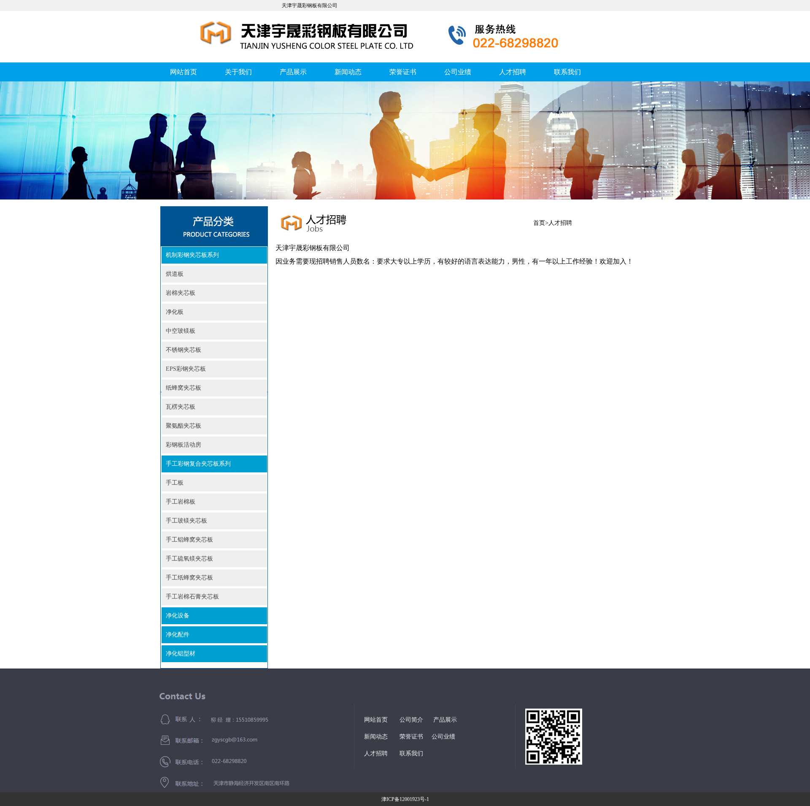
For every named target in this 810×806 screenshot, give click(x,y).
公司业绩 (457, 71)
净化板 (175, 312)
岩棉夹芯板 (180, 293)
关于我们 (238, 71)
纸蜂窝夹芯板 (183, 388)
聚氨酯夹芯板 (183, 426)
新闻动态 (348, 71)
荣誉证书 (402, 71)
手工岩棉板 (180, 502)
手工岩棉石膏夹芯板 (192, 596)
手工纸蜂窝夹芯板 (189, 577)
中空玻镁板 (180, 331)
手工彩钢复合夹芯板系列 (198, 464)
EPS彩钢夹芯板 (186, 369)
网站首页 (183, 71)
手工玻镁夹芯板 (186, 521)
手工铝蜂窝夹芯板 (189, 539)
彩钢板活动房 (183, 445)
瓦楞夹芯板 (180, 407)
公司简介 (411, 720)
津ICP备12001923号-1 (405, 799)
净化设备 (177, 615)
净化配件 (177, 634)
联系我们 (567, 71)
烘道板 (175, 274)
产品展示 (293, 71)
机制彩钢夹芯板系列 (192, 255)
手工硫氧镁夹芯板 (189, 558)
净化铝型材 (180, 653)
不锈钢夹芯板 (183, 350)
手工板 (175, 483)
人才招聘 (512, 71)
